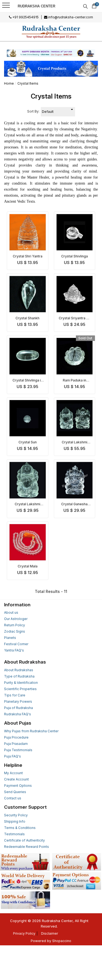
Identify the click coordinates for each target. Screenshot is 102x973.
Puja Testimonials (18, 750)
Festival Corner (16, 644)
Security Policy (16, 815)
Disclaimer (49, 933)
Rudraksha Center (36, 6)
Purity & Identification (21, 683)
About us (11, 612)
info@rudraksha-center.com (70, 17)
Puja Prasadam (16, 744)
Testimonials (14, 834)
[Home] (51, 31)
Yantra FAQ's (14, 650)
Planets (10, 638)
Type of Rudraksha (19, 676)
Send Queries (15, 792)
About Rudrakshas (18, 670)
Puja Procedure (16, 737)
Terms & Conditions (20, 828)
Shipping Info (14, 821)
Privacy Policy (24, 933)
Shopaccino (61, 941)
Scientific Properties (20, 689)
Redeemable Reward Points (26, 847)
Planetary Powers (18, 701)
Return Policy (14, 625)
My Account (13, 773)
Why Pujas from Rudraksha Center (31, 731)
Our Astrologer (15, 619)
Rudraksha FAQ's (17, 714)
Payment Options (18, 785)
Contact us (12, 798)
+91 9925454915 (25, 17)
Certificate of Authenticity (24, 840)
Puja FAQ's (12, 756)
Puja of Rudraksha (18, 708)
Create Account (16, 779)
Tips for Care (14, 695)
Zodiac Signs (14, 631)
